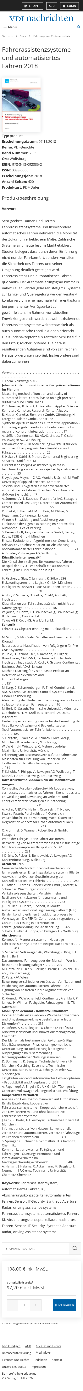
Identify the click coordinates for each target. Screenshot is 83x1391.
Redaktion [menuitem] (40, 1360)
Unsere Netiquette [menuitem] (14, 1366)
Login (71, 6)
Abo (52, 6)
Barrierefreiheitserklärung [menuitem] (19, 1373)
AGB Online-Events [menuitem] (48, 1346)
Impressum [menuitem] (38, 1366)
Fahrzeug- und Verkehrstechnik (51, 36)
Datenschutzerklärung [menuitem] (16, 1353)
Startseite (7, 36)
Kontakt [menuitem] (57, 1360)
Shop (23, 36)
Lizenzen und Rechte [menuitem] (15, 1360)
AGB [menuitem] (28, 1346)
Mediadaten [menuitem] (44, 1352)
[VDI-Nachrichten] (41, 18)
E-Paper (35, 6)
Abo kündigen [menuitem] (11, 1346)
